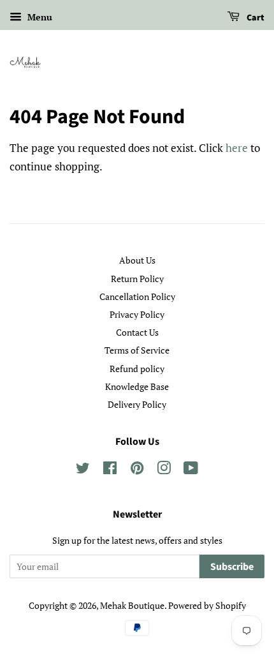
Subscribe (232, 567)
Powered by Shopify (207, 605)
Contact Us (137, 332)
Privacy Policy (137, 314)
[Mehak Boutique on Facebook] (110, 470)
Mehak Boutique (132, 605)
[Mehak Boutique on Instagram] (164, 470)
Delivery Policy (137, 404)
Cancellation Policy (137, 296)
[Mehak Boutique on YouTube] (191, 470)
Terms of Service (137, 350)
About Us (137, 260)
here (237, 147)
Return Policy (137, 279)
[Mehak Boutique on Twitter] (83, 470)
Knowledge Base (137, 386)
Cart (254, 17)
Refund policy (137, 369)
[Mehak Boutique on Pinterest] (137, 470)
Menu (38, 17)
